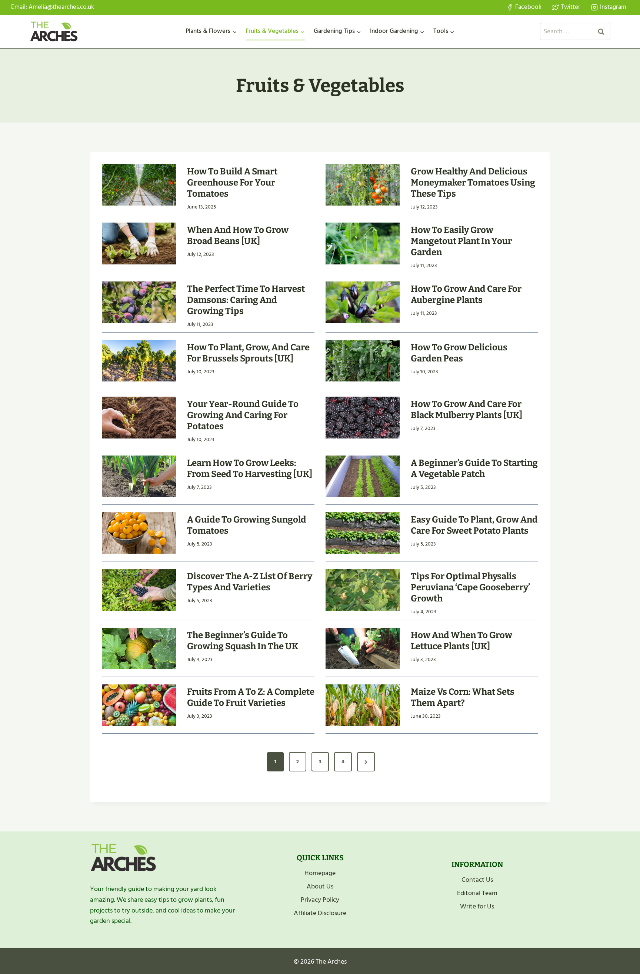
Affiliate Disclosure (320, 913)
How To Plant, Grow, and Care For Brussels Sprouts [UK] (248, 353)
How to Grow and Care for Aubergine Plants (466, 294)
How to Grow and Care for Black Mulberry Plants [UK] (466, 409)
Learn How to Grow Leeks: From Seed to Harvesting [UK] (249, 468)
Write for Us (477, 906)
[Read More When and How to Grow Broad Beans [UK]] (139, 243)
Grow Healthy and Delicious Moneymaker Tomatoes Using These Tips (473, 182)
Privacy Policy (320, 899)
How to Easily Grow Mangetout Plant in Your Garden (461, 241)
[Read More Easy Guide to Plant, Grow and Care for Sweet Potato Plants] (363, 533)
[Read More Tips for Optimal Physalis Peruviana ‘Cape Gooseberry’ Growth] (363, 589)
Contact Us (477, 879)
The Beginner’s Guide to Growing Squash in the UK (242, 640)
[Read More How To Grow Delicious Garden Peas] (363, 360)
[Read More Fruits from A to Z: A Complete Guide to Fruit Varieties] (139, 705)
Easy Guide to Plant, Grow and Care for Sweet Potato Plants (474, 525)
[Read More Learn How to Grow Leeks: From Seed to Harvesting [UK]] (139, 476)
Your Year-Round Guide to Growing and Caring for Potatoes (243, 415)
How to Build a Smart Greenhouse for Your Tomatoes (232, 182)
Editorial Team (477, 893)
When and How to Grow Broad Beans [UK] (238, 235)
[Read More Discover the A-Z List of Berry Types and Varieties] (139, 589)
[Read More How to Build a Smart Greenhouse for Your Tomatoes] (139, 185)
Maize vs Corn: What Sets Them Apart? (462, 697)
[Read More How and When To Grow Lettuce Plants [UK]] (363, 648)
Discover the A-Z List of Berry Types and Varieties (249, 582)
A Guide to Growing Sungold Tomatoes (246, 525)
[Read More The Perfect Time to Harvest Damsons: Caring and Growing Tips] (139, 302)
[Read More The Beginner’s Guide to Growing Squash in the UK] (139, 648)
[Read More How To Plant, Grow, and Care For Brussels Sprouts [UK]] (139, 360)
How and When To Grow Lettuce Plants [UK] (461, 640)
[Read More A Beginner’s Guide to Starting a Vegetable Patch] (363, 476)
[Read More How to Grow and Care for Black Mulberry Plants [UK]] (363, 417)
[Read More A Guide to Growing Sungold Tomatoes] (139, 533)
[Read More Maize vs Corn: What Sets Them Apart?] (363, 705)
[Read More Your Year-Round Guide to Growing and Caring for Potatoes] (139, 417)
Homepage (320, 873)
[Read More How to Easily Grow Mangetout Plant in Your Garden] (363, 243)
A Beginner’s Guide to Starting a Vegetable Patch (474, 468)
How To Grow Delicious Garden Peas (459, 353)
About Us (320, 886)
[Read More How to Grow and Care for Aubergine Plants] (363, 302)
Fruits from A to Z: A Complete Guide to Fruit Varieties (250, 697)
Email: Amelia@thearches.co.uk (52, 7)
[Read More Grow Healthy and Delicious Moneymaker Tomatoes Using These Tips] (363, 185)
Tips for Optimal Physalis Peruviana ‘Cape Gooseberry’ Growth (470, 587)
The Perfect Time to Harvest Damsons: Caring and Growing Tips (246, 300)
